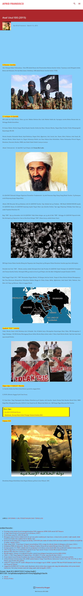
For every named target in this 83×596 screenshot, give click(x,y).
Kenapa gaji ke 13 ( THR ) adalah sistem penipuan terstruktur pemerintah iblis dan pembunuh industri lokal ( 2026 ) (42, 548)
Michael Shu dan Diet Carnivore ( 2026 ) (17, 551)
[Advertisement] (42, 48)
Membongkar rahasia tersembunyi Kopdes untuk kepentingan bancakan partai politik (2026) (35, 553)
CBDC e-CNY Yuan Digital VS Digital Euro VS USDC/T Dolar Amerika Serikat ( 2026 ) (33, 555)
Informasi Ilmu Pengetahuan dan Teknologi (25, 518)
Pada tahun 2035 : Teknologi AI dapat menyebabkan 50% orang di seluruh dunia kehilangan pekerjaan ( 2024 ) (40, 544)
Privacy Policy (8, 578)
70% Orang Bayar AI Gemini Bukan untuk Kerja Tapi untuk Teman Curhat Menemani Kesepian (35, 550)
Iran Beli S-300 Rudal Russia (13, 412)
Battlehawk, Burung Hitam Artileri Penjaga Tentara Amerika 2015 (24, 415)
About (6, 577)
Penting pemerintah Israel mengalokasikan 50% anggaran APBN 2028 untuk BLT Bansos (33, 531)
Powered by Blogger (43, 587)
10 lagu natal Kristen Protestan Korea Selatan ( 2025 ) (22, 533)
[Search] (74, 3)
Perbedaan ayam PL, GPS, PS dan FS (16, 535)
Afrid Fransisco (13, 3)
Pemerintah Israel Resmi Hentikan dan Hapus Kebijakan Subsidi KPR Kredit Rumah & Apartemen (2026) (38, 557)
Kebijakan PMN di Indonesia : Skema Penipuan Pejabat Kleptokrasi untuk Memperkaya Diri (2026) (36, 546)
